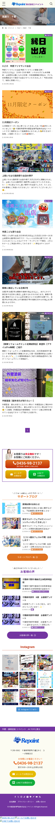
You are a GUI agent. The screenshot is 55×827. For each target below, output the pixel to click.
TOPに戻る (35, 729)
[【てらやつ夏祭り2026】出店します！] (10, 680)
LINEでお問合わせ (24, 782)
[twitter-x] (18, 797)
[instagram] (21, 797)
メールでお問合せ (17, 474)
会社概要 (12, 801)
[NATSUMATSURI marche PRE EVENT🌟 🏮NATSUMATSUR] (10, 663)
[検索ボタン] (51, 4)
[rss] (40, 797)
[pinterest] (33, 797)
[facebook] (15, 797)
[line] (30, 797)
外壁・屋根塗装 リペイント (15, 729)
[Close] (26, 825)
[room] (27, 797)
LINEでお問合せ (41, 474)
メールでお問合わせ (24, 774)
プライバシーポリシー (26, 801)
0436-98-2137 (30, 763)
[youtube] (37, 797)
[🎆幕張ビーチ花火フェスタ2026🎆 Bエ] (45, 697)
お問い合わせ (41, 801)
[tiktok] (24, 797)
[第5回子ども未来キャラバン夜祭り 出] (27, 680)
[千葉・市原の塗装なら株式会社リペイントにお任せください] (27, 4)
